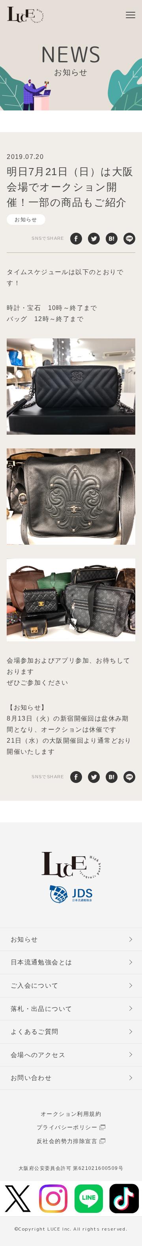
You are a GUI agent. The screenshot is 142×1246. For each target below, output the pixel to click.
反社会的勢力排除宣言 (67, 1141)
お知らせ (26, 219)
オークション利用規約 (71, 1114)
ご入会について (35, 985)
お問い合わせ (31, 1077)
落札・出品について (42, 1008)
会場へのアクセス (38, 1055)
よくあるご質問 (35, 1031)
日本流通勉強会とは (42, 962)
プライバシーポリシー (67, 1127)
